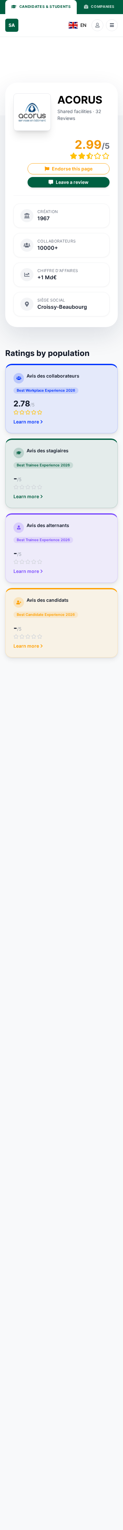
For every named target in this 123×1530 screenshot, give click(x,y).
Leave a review (72, 182)
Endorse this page (72, 168)
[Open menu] (112, 25)
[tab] (41, 7)
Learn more (26, 421)
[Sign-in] (97, 25)
